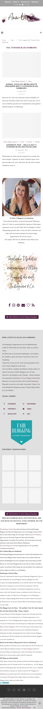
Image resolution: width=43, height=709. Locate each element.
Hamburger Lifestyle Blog (9, 529)
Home (4, 40)
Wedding (37, 141)
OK (34, 707)
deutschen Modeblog (35, 534)
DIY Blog (10, 677)
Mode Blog (12, 347)
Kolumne (29, 141)
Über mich (8, 2)
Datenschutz (25, 2)
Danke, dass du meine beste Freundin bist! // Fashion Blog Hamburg (21, 86)
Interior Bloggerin (10, 627)
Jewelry (22, 141)
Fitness (30, 81)
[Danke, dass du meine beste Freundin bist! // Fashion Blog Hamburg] (21, 64)
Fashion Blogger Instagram (18, 81)
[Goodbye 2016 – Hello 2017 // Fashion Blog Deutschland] (21, 125)
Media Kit (16, 2)
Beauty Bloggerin (28, 649)
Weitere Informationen (24, 707)
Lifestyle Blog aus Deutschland (10, 545)
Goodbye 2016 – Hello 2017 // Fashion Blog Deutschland (21, 146)
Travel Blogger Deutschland (31, 378)
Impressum (34, 2)
